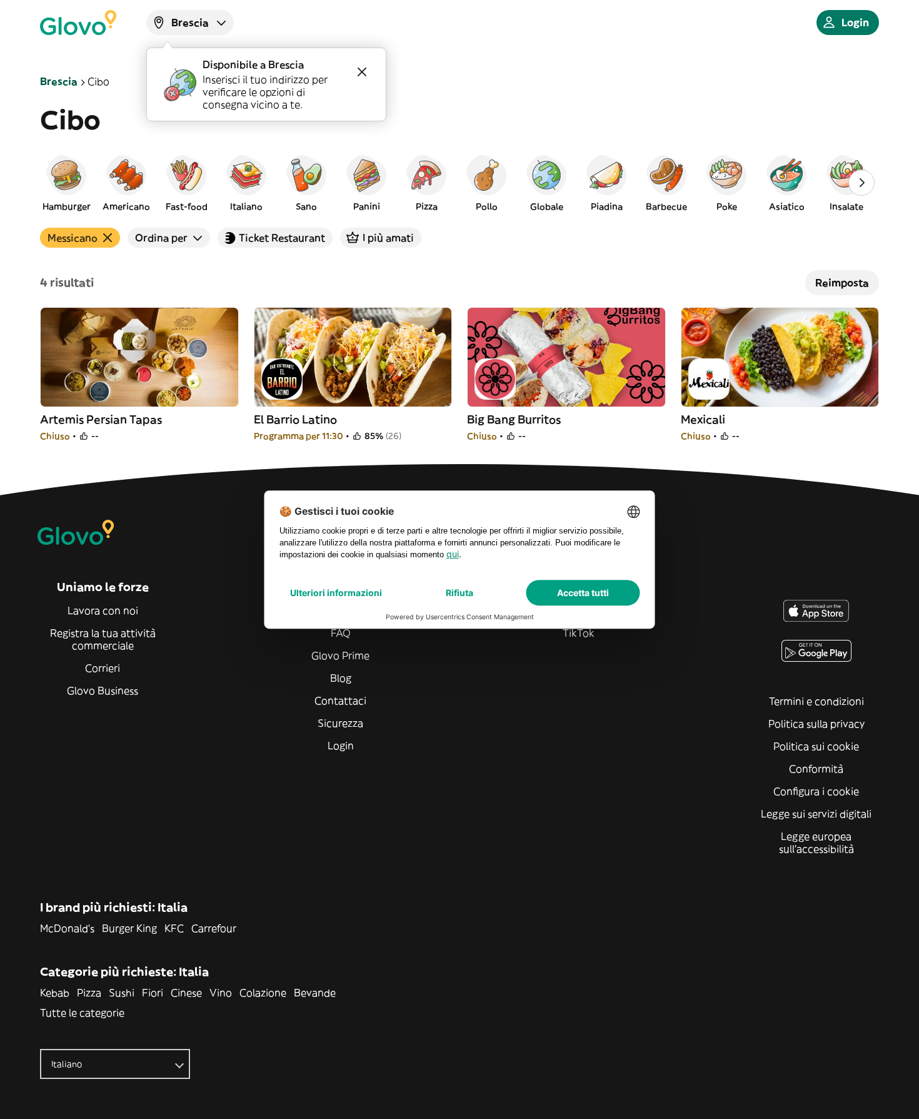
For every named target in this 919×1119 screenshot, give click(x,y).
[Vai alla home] (78, 22)
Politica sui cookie (816, 746)
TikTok (579, 633)
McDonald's (67, 928)
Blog (340, 678)
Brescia (59, 81)
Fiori (152, 992)
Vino (220, 992)
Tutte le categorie (82, 1012)
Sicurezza (340, 723)
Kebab (54, 992)
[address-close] (361, 71)
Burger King (129, 928)
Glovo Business (102, 690)
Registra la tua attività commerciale (103, 639)
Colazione (262, 992)
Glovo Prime (340, 655)
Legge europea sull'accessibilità (816, 842)
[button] (66, 183)
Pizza (89, 992)
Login (341, 745)
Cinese (186, 992)
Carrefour (213, 928)
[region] (459, 183)
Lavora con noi (103, 610)
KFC (174, 928)
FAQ (341, 633)
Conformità (816, 768)
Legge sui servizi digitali (816, 814)
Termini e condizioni (816, 701)
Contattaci (340, 700)
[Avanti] (861, 182)
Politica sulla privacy (816, 723)
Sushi (121, 992)
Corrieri (102, 668)
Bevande (315, 992)
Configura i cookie (816, 791)
